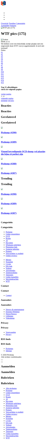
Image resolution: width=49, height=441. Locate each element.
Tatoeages (9, 275)
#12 (2, 76)
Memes (8, 260)
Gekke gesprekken (13, 234)
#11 (2, 74)
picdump (4, 101)
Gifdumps (9, 316)
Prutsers (9, 251)
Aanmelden (5, 26)
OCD (8, 236)
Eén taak (9, 266)
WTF (8, 281)
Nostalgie (9, 262)
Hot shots (9, 243)
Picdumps (9, 349)
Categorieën (20, 23)
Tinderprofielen (11, 273)
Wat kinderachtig (12, 279)
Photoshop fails (11, 247)
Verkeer (9, 268)
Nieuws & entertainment (15, 310)
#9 (2, 70)
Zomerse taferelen (12, 249)
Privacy (8, 334)
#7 (2, 65)
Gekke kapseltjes (12, 277)
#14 (2, 80)
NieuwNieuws (11, 314)
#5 (2, 61)
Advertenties (10, 270)
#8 (2, 67)
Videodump (10, 318)
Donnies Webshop (13, 312)
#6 (2, 63)
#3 (2, 57)
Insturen (13, 26)
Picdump (9, 232)
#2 (2, 55)
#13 (2, 78)
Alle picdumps (11, 388)
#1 (2, 52)
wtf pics (11, 101)
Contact (9, 295)
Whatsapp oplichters (13, 245)
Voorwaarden (11, 332)
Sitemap (9, 351)
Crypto (8, 264)
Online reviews (11, 256)
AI (7, 241)
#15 (2, 83)
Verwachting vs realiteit (14, 253)
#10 (2, 72)
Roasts (8, 238)
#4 (2, 59)
